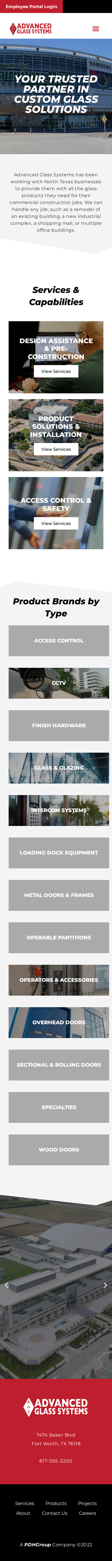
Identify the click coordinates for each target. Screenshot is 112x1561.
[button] (95, 28)
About (23, 1513)
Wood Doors (59, 1150)
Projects (87, 1503)
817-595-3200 (56, 1461)
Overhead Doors (59, 1022)
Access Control (59, 641)
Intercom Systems (59, 810)
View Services (56, 371)
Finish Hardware (59, 725)
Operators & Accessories (59, 980)
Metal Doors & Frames (59, 895)
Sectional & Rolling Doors (59, 1065)
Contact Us (54, 1513)
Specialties (59, 1107)
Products (56, 1503)
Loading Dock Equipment (59, 853)
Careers (87, 1513)
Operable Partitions (59, 937)
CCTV (59, 683)
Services (24, 1503)
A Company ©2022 (56, 1544)
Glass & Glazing (59, 768)
